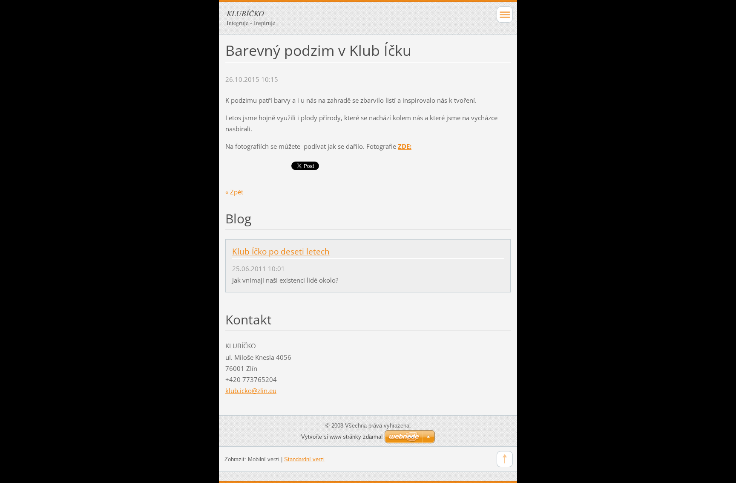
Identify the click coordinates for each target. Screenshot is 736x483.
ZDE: (404, 146)
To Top (505, 459)
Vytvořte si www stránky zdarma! (342, 437)
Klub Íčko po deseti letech (281, 251)
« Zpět (234, 192)
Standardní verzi (304, 459)
